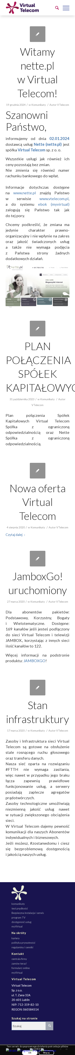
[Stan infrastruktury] (37, 687)
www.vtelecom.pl (54, 198)
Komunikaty (38, 104)
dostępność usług (21, 922)
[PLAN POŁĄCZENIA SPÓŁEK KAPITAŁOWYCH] (37, 328)
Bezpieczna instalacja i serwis (28, 912)
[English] (23, 1050)
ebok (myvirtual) (53, 204)
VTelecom (63, 104)
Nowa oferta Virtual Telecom (37, 502)
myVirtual (17, 926)
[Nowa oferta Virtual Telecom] (37, 470)
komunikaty (18, 903)
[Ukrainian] (48, 1050)
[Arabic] (11, 1050)
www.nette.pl (24, 192)
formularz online (21, 968)
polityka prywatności (23, 942)
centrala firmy (19, 958)
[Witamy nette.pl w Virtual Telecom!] (37, 34)
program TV (18, 917)
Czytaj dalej (14, 535)
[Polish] (35, 1050)
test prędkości (20, 908)
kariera (15, 938)
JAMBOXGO (34, 660)
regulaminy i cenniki (22, 947)
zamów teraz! (19, 963)
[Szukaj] (55, 7)
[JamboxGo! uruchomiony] (37, 558)
